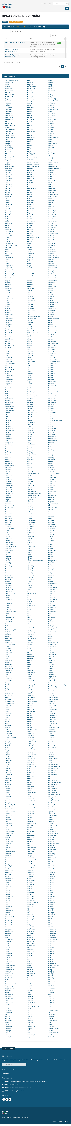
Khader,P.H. (30, 359)
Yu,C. (49, 1004)
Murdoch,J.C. (30, 868)
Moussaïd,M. (30, 831)
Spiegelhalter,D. (53, 561)
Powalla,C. (51, 133)
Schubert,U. (51, 410)
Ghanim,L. (8, 874)
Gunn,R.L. (8, 996)
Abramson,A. (9, 87)
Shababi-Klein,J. (52, 477)
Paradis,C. (30, 1010)
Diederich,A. (8, 585)
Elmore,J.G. (8, 673)
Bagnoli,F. (8, 176)
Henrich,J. (29, 156)
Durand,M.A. (8, 638)
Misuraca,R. (30, 803)
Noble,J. (29, 925)
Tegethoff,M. (52, 677)
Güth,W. (7, 1008)
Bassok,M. (8, 201)
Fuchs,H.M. (8, 829)
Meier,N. (29, 774)
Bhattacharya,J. (9, 253)
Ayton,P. (7, 162)
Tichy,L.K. (51, 693)
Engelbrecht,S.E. (10, 685)
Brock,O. (7, 373)
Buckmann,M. (9, 398)
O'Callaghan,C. (31, 939)
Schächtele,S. (52, 333)
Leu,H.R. (29, 585)
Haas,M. (7, 1016)
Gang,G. (7, 850)
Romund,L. (51, 270)
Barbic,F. (7, 190)
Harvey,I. (29, 117)
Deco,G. (7, 555)
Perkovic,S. (51, 83)
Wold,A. (50, 955)
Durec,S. (7, 640)
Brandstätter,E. (9, 345)
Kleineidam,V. (31, 392)
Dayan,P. (7, 536)
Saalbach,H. (51, 310)
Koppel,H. (29, 416)
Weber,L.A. (51, 886)
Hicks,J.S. (29, 180)
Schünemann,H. (53, 428)
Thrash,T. (51, 691)
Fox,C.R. (7, 795)
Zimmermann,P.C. (53, 1033)
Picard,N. (51, 105)
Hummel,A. (30, 235)
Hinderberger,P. (31, 188)
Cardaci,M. (8, 422)
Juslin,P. (29, 294)
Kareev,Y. (29, 321)
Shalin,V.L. (51, 479)
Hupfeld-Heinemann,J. (33, 237)
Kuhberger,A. (30, 459)
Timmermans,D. (53, 697)
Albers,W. (8, 103)
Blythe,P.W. (8, 282)
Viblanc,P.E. (51, 813)
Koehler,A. (30, 404)
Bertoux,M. (8, 247)
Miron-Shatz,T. (31, 801)
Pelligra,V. (29, 1029)
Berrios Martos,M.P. (11, 245)
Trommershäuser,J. (54, 727)
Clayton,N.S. (8, 463)
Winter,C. (51, 943)
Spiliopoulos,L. (52, 565)
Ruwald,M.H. (52, 306)
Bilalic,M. (7, 260)
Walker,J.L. (51, 852)
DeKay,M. (8, 559)
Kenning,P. (30, 349)
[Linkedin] (10, 1099)
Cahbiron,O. (8, 412)
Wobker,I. (51, 951)
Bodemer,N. (8, 286)
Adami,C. (7, 93)
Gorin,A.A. (8, 933)
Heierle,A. (29, 135)
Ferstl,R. (7, 742)
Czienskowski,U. (10, 506)
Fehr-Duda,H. (9, 732)
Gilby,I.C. (7, 882)
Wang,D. (50, 862)
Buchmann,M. (9, 396)
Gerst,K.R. (8, 868)
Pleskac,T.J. (51, 113)
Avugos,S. (8, 160)
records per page (13, 31)
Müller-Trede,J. (31, 852)
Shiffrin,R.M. (51, 498)
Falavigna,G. (8, 705)
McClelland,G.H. (31, 742)
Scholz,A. (51, 394)
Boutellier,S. (8, 333)
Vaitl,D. (50, 762)
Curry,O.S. (8, 502)
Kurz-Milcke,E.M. (32, 498)
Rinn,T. (50, 241)
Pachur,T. (29, 994)
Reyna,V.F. (51, 219)
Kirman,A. (29, 378)
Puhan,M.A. (51, 154)
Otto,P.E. (29, 986)
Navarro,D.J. (30, 884)
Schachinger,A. (52, 331)
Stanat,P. (51, 575)
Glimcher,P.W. (9, 896)
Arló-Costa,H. (9, 133)
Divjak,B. (7, 597)
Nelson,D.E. (30, 886)
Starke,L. (51, 579)
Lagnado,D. (30, 508)
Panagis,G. (30, 1000)
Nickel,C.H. (30, 915)
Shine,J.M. (51, 500)
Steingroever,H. (53, 587)
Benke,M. (8, 233)
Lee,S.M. (29, 555)
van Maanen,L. (52, 791)
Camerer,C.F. (9, 414)
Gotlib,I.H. (8, 935)
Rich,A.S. (50, 223)
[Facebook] (3, 1099)
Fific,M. (7, 756)
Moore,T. (29, 817)
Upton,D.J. (51, 754)
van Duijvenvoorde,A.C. (55, 782)
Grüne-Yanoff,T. (10, 974)
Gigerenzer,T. (9, 880)
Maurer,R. (30, 732)
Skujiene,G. (51, 524)
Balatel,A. (8, 182)
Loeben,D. (30, 626)
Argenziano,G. (9, 127)
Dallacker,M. (8, 512)
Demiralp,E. (8, 567)
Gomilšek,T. (8, 921)
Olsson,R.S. (30, 955)
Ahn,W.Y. (7, 99)
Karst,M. (29, 325)
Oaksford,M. (30, 937)
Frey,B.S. (7, 817)
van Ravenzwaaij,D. (54, 795)
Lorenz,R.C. (30, 636)
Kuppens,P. (30, 481)
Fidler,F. (7, 750)
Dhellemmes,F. (9, 577)
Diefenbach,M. (9, 589)
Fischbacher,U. (9, 768)
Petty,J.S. (51, 97)
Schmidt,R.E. (52, 375)
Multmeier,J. (30, 858)
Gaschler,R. (8, 858)
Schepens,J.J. (52, 347)
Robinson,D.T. (52, 249)
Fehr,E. (7, 729)
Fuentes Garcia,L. (10, 831)
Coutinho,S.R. (9, 493)
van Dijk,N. (51, 778)
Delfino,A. (8, 565)
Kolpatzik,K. (30, 410)
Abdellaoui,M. (9, 83)
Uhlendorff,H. (52, 746)
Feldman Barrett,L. (10, 738)
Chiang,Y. (8, 459)
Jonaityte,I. (30, 284)
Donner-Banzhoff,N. (11, 611)
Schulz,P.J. (51, 424)
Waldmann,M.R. (53, 850)
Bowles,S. (8, 337)
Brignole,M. (8, 367)
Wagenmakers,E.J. (53, 843)
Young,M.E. (51, 1000)
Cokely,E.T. (8, 473)
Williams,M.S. (52, 931)
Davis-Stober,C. (9, 528)
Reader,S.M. (51, 188)
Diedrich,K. (8, 587)
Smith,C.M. (51, 530)
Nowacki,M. (30, 933)
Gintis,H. (7, 890)
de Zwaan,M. (9, 550)
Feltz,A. (7, 740)
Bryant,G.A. (8, 390)
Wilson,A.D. (51, 935)
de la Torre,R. (9, 544)
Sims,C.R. (51, 514)
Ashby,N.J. (8, 146)
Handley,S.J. (30, 97)
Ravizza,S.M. (52, 180)
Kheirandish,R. (31, 361)
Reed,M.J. (51, 192)
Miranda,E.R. (30, 799)
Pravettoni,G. (52, 139)
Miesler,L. (29, 791)
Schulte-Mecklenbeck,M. (55, 420)
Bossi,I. (7, 329)
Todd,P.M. (51, 703)
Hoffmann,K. (30, 201)
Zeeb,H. (50, 1018)
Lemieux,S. (30, 577)
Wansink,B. (51, 868)
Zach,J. (50, 1012)
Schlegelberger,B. (53, 359)
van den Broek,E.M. (54, 766)
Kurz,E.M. (29, 487)
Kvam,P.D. (30, 502)
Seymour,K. (51, 475)
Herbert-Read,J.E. (32, 158)
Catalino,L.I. (8, 439)
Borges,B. (8, 310)
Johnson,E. (30, 276)
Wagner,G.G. (52, 845)
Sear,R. (50, 445)
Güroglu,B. (8, 1004)
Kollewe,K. (30, 406)
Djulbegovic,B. (9, 599)
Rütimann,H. (52, 304)
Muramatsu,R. (31, 866)
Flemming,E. (8, 780)
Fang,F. (7, 707)
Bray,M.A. (8, 353)
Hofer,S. (29, 198)
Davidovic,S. (8, 520)
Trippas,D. (51, 725)
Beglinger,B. (8, 223)
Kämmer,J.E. (30, 308)
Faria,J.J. (7, 717)
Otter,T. (29, 984)
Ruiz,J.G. (50, 298)
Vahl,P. (50, 760)
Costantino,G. (9, 485)
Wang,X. (50, 864)
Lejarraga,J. (30, 565)
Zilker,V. (50, 1031)
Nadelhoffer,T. (31, 880)
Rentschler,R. (52, 215)
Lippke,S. (29, 616)
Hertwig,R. (30, 168)
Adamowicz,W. (9, 95)
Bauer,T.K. (8, 209)
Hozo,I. (29, 227)
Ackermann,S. (9, 91)
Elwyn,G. (7, 677)
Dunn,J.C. (7, 636)
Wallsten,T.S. (52, 858)
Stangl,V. (50, 577)
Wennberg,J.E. (52, 900)
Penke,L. (29, 1033)
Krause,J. (29, 434)
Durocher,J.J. (8, 642)
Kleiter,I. (29, 394)
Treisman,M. (52, 719)
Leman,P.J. (30, 573)
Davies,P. (8, 522)
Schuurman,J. (52, 434)
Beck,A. (7, 217)
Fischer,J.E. (8, 770)
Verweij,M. (51, 811)
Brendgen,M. (9, 357)
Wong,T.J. (51, 972)
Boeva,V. (7, 294)
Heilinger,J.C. (30, 139)
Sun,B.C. (50, 648)
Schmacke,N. (52, 363)
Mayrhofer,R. (30, 736)
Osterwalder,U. (31, 974)
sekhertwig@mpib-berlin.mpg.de (20, 1091)
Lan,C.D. (29, 516)
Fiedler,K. (8, 752)
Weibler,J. (51, 892)
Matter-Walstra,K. (32, 729)
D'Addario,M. (9, 508)
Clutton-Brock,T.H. (10, 465)
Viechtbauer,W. (52, 815)
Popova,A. (51, 127)
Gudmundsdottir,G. (10, 984)
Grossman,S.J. (9, 959)
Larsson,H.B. (30, 524)
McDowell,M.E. (31, 754)
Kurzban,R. (30, 489)
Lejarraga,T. (30, 567)
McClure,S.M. (30, 746)
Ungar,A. (50, 750)
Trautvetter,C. (52, 717)
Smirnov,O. (51, 528)
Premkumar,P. (52, 144)
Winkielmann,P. (52, 939)
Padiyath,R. (30, 996)
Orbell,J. (29, 961)
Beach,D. (8, 215)
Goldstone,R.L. (9, 913)
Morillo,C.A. (30, 825)
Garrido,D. (8, 856)
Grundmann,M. (9, 970)
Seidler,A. (51, 457)
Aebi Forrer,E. (9, 97)
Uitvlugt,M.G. (52, 748)
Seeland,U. (51, 451)
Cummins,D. (8, 498)
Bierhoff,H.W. (9, 257)
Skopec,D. (51, 520)
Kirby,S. (29, 371)
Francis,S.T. (8, 799)
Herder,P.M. (30, 160)
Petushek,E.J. (52, 99)
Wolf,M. (50, 959)
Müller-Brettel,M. (32, 847)
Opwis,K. (29, 959)
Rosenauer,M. (52, 278)
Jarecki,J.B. (30, 264)
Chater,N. (8, 455)
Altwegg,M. (8, 109)
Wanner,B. (51, 866)
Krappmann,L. (31, 432)
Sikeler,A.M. (51, 506)
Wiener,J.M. (51, 915)
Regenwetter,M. (53, 194)
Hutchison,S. (30, 239)
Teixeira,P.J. (51, 679)
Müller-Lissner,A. (32, 850)
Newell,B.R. (30, 906)
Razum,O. (51, 182)
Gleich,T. (7, 894)
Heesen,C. (30, 133)
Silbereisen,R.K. (52, 508)
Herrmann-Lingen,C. (33, 166)
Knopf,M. (29, 400)
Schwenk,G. (51, 443)
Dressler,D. (8, 624)
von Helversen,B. (53, 833)
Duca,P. (7, 628)
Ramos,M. (51, 170)
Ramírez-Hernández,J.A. (55, 168)
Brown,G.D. (8, 382)
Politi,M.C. (51, 121)
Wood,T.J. (51, 978)
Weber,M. (51, 888)
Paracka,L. (30, 1008)
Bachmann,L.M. (9, 166)
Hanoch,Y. (30, 101)
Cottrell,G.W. (8, 487)
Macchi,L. (29, 654)
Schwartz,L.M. (52, 437)
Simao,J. (50, 512)
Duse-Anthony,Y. (10, 644)
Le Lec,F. (29, 542)
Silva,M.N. (51, 510)
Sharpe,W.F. (51, 485)
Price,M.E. (51, 146)
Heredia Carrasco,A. (33, 162)
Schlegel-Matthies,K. (54, 361)
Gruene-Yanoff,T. (10, 965)
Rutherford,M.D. (53, 302)
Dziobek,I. (8, 648)
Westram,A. (51, 902)
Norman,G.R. (30, 927)
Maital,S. (29, 668)
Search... (11, 21)
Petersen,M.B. (52, 91)
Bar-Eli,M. (8, 192)
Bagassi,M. (8, 174)
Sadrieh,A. (51, 314)
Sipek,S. (50, 518)
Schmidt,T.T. (52, 378)
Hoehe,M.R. (30, 196)
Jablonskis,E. (30, 253)
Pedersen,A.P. (31, 1027)
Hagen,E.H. (8, 1029)
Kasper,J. (29, 327)
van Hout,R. (51, 786)
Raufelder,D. (52, 174)
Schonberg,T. (52, 396)
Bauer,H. (7, 207)
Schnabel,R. (51, 384)
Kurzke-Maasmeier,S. (33, 496)
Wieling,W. (51, 913)
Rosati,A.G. (51, 274)
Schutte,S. (51, 432)
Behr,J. (7, 227)
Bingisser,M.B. (9, 266)
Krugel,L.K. (30, 451)
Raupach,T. (51, 176)
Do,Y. (6, 601)
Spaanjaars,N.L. (53, 550)
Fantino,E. (8, 715)
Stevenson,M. (52, 611)
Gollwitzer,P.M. (9, 917)
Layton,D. (30, 538)
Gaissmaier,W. (9, 841)
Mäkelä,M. (30, 670)
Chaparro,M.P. (9, 451)
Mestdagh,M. (31, 786)
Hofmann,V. (30, 205)
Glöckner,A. (8, 898)
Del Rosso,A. (9, 561)
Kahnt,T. (29, 302)
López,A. (29, 630)
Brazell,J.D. (8, 355)
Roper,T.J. (51, 272)
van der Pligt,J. (52, 770)
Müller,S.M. (30, 845)
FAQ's (54, 1121)
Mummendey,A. (31, 860)
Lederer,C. (30, 548)
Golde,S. (7, 909)
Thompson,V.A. (52, 689)
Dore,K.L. (8, 616)
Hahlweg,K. (8, 1033)
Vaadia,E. (51, 756)
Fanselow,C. (8, 713)
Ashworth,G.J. (9, 148)
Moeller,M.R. (30, 805)
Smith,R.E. (51, 534)
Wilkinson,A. (51, 925)
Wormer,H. (51, 984)
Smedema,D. (52, 526)
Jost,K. (29, 292)
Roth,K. (50, 288)
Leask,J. (29, 544)
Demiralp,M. (8, 569)
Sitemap (60, 1121)
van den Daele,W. (53, 768)
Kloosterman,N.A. (32, 396)
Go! (24, 1064)
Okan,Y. (29, 947)
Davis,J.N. (8, 526)
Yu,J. (49, 1006)
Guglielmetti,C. (9, 988)
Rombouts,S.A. (52, 268)
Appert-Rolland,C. (10, 125)
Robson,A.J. (51, 253)
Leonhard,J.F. (30, 583)
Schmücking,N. (52, 382)
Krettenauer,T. (31, 445)
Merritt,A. (29, 782)
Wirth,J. (50, 945)
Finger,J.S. (8, 764)
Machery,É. (30, 658)
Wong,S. (50, 970)
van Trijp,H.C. (52, 797)
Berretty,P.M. (9, 243)
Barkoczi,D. (8, 194)
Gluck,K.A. (8, 904)
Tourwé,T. (51, 711)
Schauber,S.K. (52, 341)
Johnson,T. (30, 282)
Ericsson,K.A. (9, 693)
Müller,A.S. (30, 843)
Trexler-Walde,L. (53, 723)
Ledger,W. (30, 550)
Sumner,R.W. (52, 646)
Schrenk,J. (51, 406)
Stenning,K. (51, 597)
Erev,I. (7, 691)
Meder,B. (29, 768)
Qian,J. (50, 156)
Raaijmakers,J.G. (53, 162)
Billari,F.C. (8, 262)
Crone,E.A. (8, 496)
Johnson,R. (30, 280)
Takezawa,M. (52, 664)
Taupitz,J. (51, 668)
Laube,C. (29, 530)
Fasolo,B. (8, 721)
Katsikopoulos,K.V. (32, 333)
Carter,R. (7, 432)
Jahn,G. (29, 262)
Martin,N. (29, 715)
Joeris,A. (29, 270)
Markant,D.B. (31, 697)
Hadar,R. (7, 1024)
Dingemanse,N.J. (10, 593)
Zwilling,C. (51, 1037)
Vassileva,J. (51, 803)
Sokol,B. (50, 538)
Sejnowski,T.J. (52, 459)
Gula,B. (7, 992)
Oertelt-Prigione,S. (32, 945)
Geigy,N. (7, 864)
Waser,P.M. (51, 874)
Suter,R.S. (51, 652)
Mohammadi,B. (31, 807)
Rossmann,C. (52, 286)
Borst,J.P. (8, 316)
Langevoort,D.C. (31, 520)
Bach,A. (7, 164)
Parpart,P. (30, 1018)
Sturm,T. (50, 640)
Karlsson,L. (30, 323)
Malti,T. (29, 679)
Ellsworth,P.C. (9, 670)
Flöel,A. (7, 782)
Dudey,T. (7, 632)
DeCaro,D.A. (8, 552)
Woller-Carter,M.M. (54, 965)
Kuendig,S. (30, 457)
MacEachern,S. (31, 656)
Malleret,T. (30, 675)
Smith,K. (50, 532)
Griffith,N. (8, 949)
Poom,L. (50, 125)
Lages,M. (29, 506)
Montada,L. (30, 809)
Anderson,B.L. (9, 115)
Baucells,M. (8, 205)
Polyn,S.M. (51, 123)
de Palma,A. (8, 548)
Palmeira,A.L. (30, 998)
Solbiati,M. (51, 540)
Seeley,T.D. (51, 453)
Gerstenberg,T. (9, 870)
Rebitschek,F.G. (52, 190)
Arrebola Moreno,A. (11, 135)
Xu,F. (49, 994)
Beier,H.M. (8, 229)
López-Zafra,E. (31, 634)
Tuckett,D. (51, 736)
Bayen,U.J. (8, 213)
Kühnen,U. (30, 467)
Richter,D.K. (51, 229)
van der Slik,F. (52, 772)
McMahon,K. (30, 762)
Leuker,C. (29, 587)
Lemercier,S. (30, 575)
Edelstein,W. (8, 660)
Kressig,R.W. (30, 443)
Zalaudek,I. (51, 1016)
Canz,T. (7, 418)
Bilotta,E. (7, 264)
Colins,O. (7, 477)
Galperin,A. (8, 847)
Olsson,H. (29, 953)
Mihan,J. (29, 795)
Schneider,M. (52, 386)
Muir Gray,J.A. (31, 841)
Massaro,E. (30, 719)
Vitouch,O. (51, 821)
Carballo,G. (8, 420)
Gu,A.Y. (7, 980)
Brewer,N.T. (8, 361)
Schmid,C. (51, 365)
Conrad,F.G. (8, 479)
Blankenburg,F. (9, 274)
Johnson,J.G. (30, 278)
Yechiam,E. (51, 998)
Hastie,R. (29, 121)
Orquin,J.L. (30, 965)
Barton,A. (8, 198)
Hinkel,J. (29, 190)
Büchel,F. (8, 394)
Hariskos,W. (30, 107)
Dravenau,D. (9, 620)
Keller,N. (29, 343)
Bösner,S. (8, 323)
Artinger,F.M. (9, 142)
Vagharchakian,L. (53, 758)
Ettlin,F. (7, 697)
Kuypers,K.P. (30, 500)
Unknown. (51, 752)
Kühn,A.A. (29, 461)
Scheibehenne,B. (53, 343)
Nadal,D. (29, 878)
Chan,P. (7, 449)
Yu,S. (49, 1008)
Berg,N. (7, 237)
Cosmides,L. (8, 483)
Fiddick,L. (8, 748)
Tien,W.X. (51, 695)
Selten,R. (51, 463)
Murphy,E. (30, 870)
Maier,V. (29, 666)
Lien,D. (29, 599)
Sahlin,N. (51, 316)
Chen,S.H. (8, 457)
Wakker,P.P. (51, 847)
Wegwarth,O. (52, 890)
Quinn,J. (50, 158)
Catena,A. (8, 441)
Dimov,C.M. (8, 591)
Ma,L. (28, 652)
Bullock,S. (8, 400)
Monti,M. (29, 815)
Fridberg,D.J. (8, 823)
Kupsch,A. (30, 483)
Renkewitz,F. (52, 211)
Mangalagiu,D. (31, 685)
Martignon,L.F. (31, 711)
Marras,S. (29, 705)
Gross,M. (7, 957)
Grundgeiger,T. (9, 968)
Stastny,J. (51, 581)
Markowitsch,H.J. (32, 701)
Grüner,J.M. (8, 972)
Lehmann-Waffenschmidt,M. (35, 561)
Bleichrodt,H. (9, 278)
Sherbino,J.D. (52, 496)
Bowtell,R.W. (9, 339)
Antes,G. (7, 121)
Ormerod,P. (30, 963)
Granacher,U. (9, 939)
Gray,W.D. (8, 941)
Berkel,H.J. (8, 241)
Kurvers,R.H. (30, 485)
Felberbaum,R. (9, 736)
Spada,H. (51, 555)
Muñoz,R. (29, 864)
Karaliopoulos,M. (32, 319)
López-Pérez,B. (31, 632)
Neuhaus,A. (30, 894)
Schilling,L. (51, 355)
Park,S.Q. (29, 1014)
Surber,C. (51, 650)
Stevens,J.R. (51, 609)
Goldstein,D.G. (9, 911)
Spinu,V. (50, 567)
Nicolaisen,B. (30, 917)
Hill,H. (28, 184)
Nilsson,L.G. (30, 923)
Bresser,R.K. (8, 359)
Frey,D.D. (8, 819)
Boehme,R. (8, 288)
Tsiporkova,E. (52, 732)
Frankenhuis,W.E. (10, 805)
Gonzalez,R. (8, 925)
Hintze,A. (29, 194)
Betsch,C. (8, 249)
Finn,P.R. (7, 766)
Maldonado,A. (31, 673)
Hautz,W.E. (30, 129)
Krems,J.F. (30, 441)
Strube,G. (51, 634)
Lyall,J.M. (29, 650)
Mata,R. (29, 725)
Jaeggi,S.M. (30, 260)
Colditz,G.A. (8, 475)
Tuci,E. (50, 734)
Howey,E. (29, 225)
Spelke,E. (51, 559)
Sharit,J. (50, 483)
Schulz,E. (51, 422)
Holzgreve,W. (31, 213)
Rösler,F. (51, 284)
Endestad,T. (8, 681)
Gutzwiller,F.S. (9, 1012)
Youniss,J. (51, 1002)
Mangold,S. (30, 687)
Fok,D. (7, 786)
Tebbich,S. (51, 675)
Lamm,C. (29, 514)
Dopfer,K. (8, 614)
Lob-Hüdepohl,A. (32, 624)
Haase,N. (8, 1018)
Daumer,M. (8, 514)
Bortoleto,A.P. (9, 319)
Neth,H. (29, 890)
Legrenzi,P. (30, 559)
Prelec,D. (51, 142)
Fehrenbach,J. (9, 734)
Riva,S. (50, 247)
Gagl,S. (7, 839)
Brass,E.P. (8, 349)
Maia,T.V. (29, 664)
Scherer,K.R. (51, 349)
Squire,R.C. (51, 571)
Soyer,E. (50, 548)
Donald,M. (8, 605)
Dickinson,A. (8, 581)
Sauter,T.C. (51, 329)
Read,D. (50, 186)
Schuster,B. (51, 430)
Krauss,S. (29, 439)
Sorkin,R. (51, 544)
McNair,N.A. (30, 764)
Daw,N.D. (8, 530)
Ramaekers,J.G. (52, 166)
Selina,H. (50, 461)
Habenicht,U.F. (9, 1020)
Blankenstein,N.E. (10, 276)
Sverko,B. (51, 656)
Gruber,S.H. (8, 963)
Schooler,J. (51, 398)
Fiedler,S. (7, 754)
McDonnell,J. (30, 752)
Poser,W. (51, 131)
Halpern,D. (30, 83)
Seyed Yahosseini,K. (54, 473)
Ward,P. (50, 870)
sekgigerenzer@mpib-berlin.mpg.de (21, 1088)
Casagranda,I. (9, 434)
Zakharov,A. (51, 1014)
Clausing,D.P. (9, 461)
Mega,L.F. (30, 770)
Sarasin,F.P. (51, 325)
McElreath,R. (30, 756)
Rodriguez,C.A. (52, 255)
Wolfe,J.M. (51, 961)
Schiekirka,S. (52, 353)
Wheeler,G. (51, 906)
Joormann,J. (30, 288)
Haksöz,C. (8, 1037)
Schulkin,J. (51, 418)
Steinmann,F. (52, 591)
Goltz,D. (7, 919)
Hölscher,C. (30, 211)
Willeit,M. (51, 927)
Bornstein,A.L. (9, 314)
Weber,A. (51, 882)
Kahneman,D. (31, 300)
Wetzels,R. (51, 904)
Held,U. (29, 152)
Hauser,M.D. (30, 125)
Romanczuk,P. (52, 266)
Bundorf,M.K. (9, 402)
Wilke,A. (50, 923)
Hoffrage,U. (30, 203)
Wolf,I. (50, 957)
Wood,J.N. (51, 974)
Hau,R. (29, 123)
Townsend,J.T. (52, 713)
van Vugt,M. (51, 799)
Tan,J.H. (50, 666)
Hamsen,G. (30, 93)
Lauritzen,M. (30, 532)
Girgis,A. (7, 892)
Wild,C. (50, 919)
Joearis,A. (29, 268)
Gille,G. (7, 888)
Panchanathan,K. (32, 1002)
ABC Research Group (11, 80)
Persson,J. (51, 87)
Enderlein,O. (8, 679)
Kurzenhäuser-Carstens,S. (34, 493)
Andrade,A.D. (9, 119)
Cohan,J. (7, 471)
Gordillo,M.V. (9, 931)
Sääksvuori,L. (52, 308)
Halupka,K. (30, 85)
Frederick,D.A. (9, 809)
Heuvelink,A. (30, 178)
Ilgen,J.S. (29, 245)
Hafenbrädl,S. (9, 1027)
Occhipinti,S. (30, 941)
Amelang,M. (8, 111)
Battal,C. (7, 203)
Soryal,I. (50, 546)
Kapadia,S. (30, 314)
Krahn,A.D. (30, 428)
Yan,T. (50, 996)
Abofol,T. (8, 85)
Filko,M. (7, 762)
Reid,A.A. (51, 198)
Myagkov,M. (30, 874)
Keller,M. (29, 341)
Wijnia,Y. (50, 917)
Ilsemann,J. (30, 247)
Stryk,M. (50, 636)
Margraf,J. (30, 693)
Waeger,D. (51, 841)
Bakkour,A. (8, 180)
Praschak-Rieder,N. (54, 137)
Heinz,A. (29, 144)
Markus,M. (30, 703)
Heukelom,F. (30, 176)
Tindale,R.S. (51, 701)
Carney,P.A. (8, 424)
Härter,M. (29, 115)
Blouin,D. (8, 280)
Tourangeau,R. (52, 709)
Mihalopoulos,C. (31, 793)
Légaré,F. (29, 557)
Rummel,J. (51, 300)
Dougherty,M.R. (9, 618)
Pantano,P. (30, 1004)
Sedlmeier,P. (52, 447)
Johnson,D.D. (31, 274)
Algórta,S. (8, 105)
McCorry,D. (30, 748)
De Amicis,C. (9, 538)
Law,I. (28, 534)
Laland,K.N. (30, 510)
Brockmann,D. (9, 375)
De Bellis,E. (8, 540)
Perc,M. (29, 1037)
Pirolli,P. (50, 111)
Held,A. (29, 150)
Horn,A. (29, 217)
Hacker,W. (8, 1022)
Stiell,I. (50, 616)
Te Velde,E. (51, 673)
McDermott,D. (31, 750)
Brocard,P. (8, 371)
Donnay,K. (8, 609)
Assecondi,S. (9, 150)
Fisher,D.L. (8, 772)
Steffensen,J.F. (52, 583)
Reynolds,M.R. (52, 221)
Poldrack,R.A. (52, 119)
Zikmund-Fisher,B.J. (54, 1029)
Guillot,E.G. (8, 990)
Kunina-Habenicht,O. (33, 473)
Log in (49, 4)
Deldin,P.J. (8, 563)
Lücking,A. (30, 642)
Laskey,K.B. (30, 526)
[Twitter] (6, 1099)
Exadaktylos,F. (9, 703)
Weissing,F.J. (52, 896)
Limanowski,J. (31, 605)
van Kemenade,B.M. (54, 788)
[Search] (67, 3)
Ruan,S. (50, 292)
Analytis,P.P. (8, 113)
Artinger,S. (8, 144)
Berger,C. (8, 239)
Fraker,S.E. (8, 797)
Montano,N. (30, 811)
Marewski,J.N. (31, 691)
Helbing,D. (30, 148)
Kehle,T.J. (29, 337)
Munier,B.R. (30, 862)
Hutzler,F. (29, 241)
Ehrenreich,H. (9, 668)
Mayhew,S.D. (30, 734)
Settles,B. (51, 471)
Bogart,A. (8, 296)
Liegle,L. (29, 597)
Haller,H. (29, 80)
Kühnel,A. (29, 465)
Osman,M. (30, 972)
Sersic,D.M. (51, 469)
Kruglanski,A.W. (31, 455)
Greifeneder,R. (9, 947)
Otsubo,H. (30, 982)
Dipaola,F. (8, 595)
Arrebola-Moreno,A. (11, 137)
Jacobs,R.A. (30, 257)
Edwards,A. (8, 662)
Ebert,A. (7, 654)
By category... (18, 21)
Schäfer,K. (51, 335)
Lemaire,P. (30, 571)
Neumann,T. (30, 898)
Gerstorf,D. (8, 872)
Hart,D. (29, 113)
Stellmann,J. (51, 593)
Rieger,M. (51, 235)
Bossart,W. (8, 327)
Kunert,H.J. (30, 471)
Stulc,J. (50, 638)
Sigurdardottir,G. (53, 504)
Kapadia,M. (30, 312)
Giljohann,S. (8, 886)
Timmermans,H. (53, 699)
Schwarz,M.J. (52, 439)
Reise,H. (50, 205)
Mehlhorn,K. (30, 772)
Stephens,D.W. (52, 599)
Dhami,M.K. (8, 575)
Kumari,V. (29, 469)
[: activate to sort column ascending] (61, 39)
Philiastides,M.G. (53, 101)
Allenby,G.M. (8, 107)
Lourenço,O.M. (31, 638)
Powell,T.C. (51, 135)
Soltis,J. (50, 542)
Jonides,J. (29, 286)
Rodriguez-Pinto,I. (53, 257)
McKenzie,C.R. (31, 760)
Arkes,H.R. (8, 131)
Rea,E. (50, 184)
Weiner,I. (51, 894)
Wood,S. (50, 976)
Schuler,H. (51, 414)
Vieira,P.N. (51, 817)
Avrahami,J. (8, 158)
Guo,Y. (7, 1000)
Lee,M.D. (29, 552)
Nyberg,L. (29, 935)
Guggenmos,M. (9, 986)
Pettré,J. (50, 95)
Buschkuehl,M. (9, 408)
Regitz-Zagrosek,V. (54, 196)
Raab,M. (50, 160)
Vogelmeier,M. (52, 825)
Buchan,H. (8, 392)
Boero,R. (7, 292)
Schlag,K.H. (51, 357)
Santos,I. (51, 321)
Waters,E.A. (51, 878)
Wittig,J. (50, 949)
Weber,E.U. (51, 884)
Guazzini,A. (8, 982)
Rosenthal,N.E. (52, 280)
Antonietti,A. (8, 123)
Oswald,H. (30, 980)
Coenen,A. (8, 469)
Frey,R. (7, 821)
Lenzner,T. (30, 581)
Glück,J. (7, 902)
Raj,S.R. (50, 164)
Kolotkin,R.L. (30, 408)
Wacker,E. (51, 839)
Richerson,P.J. (52, 227)
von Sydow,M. (52, 835)
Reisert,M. (51, 209)
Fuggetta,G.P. (9, 833)
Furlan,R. (7, 837)
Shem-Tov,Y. (52, 491)
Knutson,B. (30, 402)
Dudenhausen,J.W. (10, 630)
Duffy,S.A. (8, 634)
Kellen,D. (29, 339)
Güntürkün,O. (9, 998)
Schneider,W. (52, 390)
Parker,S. (29, 1016)
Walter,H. (51, 860)
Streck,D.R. (51, 630)
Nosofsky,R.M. (31, 929)
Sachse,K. (51, 312)
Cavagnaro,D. (9, 443)
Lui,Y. (28, 646)
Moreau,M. (30, 821)
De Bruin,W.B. (9, 542)
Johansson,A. (30, 272)
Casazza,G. (8, 437)
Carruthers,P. (9, 428)
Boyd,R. (7, 341)
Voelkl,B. (50, 823)
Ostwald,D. (30, 976)
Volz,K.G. (51, 829)
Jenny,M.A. (30, 266)
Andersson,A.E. (9, 117)
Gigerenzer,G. (9, 878)
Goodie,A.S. (8, 929)
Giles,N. (7, 884)
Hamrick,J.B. (30, 91)
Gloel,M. (7, 900)
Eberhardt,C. (8, 652)
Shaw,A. (50, 487)
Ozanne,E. (30, 990)
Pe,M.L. (29, 1024)
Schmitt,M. (51, 380)
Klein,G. (29, 388)
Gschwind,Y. (8, 976)
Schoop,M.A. (52, 402)
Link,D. (29, 611)
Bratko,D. (8, 351)
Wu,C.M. (50, 990)
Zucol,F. (50, 1035)
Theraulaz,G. (52, 683)
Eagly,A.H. (8, 650)
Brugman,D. (8, 384)
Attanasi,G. (8, 154)
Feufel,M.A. (8, 746)
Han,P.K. (29, 95)
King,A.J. (29, 367)
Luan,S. (29, 640)
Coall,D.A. (8, 467)
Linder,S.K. (30, 607)
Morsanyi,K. (30, 827)
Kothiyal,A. (30, 424)
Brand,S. (7, 343)
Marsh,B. (29, 707)
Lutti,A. (29, 648)
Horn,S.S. (29, 219)
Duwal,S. (7, 646)
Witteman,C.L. (52, 947)
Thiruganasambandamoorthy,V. (57, 685)
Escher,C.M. (8, 695)
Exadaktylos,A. (9, 701)
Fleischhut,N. (9, 778)
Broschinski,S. (9, 380)
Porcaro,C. (51, 129)
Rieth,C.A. (51, 239)
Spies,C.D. (51, 563)
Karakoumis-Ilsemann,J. (34, 316)
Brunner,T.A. (8, 388)
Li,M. (28, 591)
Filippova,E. (8, 760)
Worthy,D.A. (51, 986)
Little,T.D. (29, 622)
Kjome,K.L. (30, 380)
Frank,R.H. (8, 803)
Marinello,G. (30, 695)
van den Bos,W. (53, 764)
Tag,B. (50, 662)
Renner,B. (51, 213)
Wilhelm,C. (51, 921)
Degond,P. (8, 557)
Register (43, 4)
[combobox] (7, 31)
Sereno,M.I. (51, 467)
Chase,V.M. (8, 453)
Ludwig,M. (30, 644)
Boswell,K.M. (9, 331)
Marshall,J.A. (30, 709)
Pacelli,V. (29, 992)
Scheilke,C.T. (52, 345)
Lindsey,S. (30, 609)
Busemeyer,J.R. (9, 410)
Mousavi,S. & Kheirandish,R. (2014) (15, 42)
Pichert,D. (51, 107)
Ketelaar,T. (30, 355)
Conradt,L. (8, 481)
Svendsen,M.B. (52, 654)
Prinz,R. (50, 150)
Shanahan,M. (52, 481)
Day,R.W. (7, 534)
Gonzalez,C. (8, 923)
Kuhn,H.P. (29, 463)
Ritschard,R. (51, 243)
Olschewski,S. (31, 949)
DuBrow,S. (8, 626)
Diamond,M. (8, 579)
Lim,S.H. (29, 603)
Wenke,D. (51, 898)
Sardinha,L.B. (52, 327)
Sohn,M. (50, 536)
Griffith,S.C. (8, 951)
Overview (5, 21)
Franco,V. (8, 801)
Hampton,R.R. (31, 89)
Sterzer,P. (51, 601)
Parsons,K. (30, 1020)
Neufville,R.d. (30, 892)
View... (59, 42)
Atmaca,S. (8, 152)
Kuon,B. (29, 475)
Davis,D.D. (8, 524)
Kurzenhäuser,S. (31, 491)
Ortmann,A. (30, 968)
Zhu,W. (50, 1024)
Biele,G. (7, 255)
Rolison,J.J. (51, 262)
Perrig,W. (51, 85)
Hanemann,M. (31, 99)
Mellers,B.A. (30, 778)
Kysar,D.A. (30, 504)
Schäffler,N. (51, 337)
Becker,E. (8, 219)
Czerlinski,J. (8, 504)
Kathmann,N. (31, 331)
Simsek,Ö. (51, 516)
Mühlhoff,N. (30, 839)
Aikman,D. (8, 101)
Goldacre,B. (8, 906)
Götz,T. (7, 937)
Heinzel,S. (29, 146)
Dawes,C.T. (8, 532)
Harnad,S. (29, 109)
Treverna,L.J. (52, 721)
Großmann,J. (9, 961)
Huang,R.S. (30, 229)
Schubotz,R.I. (52, 412)
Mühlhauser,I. (31, 837)
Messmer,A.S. (31, 784)
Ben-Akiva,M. (9, 231)
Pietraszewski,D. (53, 109)
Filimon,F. (8, 758)
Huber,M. (29, 233)
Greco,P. (7, 943)
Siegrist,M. (51, 502)
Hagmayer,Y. (9, 1031)
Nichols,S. (30, 913)
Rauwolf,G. (51, 178)
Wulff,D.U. (51, 992)
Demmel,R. (8, 571)
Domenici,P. (8, 603)
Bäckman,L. (8, 168)
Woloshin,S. (51, 968)
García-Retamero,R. (11, 852)
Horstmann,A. (31, 221)
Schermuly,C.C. (52, 351)
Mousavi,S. (30, 829)
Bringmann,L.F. (9, 369)
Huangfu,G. (30, 231)
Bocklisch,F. (8, 284)
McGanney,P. (31, 758)
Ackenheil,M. (9, 89)
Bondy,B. (8, 304)
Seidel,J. (50, 455)
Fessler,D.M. (8, 744)
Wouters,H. (51, 988)
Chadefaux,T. (9, 445)
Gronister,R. (8, 955)
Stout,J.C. (51, 624)
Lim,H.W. (29, 601)
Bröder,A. (8, 378)
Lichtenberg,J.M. (31, 593)
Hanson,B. (30, 103)
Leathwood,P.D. (31, 546)
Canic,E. (7, 416)
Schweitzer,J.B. (52, 441)
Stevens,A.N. (52, 607)
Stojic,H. (50, 620)
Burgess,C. (8, 404)
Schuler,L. (51, 416)
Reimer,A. (51, 201)
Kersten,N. (30, 353)
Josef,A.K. (29, 290)
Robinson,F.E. (52, 251)
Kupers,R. (29, 479)
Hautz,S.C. (30, 127)
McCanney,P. (30, 740)
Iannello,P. (30, 243)
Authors (7, 39)
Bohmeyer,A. (9, 298)
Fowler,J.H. (8, 793)
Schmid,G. (51, 367)
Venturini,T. (51, 805)
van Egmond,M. (53, 784)
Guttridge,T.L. (9, 1010)
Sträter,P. (51, 626)
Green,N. (7, 945)
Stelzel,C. (51, 595)
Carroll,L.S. (8, 426)
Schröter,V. (51, 408)
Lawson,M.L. (30, 536)
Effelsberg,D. (9, 664)
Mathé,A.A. (30, 727)
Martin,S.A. (30, 717)
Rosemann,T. (52, 276)
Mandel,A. (30, 683)
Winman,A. (51, 941)
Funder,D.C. (8, 835)
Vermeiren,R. (52, 809)
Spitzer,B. (51, 569)
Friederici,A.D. (9, 825)
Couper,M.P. (8, 491)
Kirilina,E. (29, 375)
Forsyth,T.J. (8, 791)
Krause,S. (29, 437)
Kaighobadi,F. (31, 304)
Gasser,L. (8, 860)
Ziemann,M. (51, 1027)
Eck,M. (7, 656)
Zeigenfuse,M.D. (53, 1020)
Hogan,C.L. (30, 207)
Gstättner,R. (8, 978)
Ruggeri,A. (51, 296)
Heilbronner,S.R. (31, 137)
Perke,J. (50, 80)
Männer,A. (30, 689)
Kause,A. (29, 335)
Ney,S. (29, 909)
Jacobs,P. (29, 255)
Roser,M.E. (51, 282)
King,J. (28, 369)
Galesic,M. (8, 843)
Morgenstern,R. (31, 823)
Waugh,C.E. (51, 880)
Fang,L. (7, 711)
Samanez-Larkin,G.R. (54, 319)
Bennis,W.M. (8, 235)
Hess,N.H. (30, 172)
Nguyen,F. (30, 911)
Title (31, 39)
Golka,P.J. (8, 915)
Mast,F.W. (30, 721)
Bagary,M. (8, 172)
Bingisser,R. (8, 268)
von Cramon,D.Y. (53, 831)
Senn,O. (50, 465)
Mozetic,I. (30, 833)
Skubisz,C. (51, 522)
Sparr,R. (50, 557)
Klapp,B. (29, 382)
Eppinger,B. (8, 689)
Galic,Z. (7, 845)
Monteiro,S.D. (31, 813)
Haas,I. (7, 1014)
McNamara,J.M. (31, 766)
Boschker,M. (9, 321)
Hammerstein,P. (31, 87)
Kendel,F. (29, 347)
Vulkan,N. (51, 837)
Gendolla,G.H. (9, 866)
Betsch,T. (8, 251)
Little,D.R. (29, 620)
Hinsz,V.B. (30, 192)
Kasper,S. (29, 329)
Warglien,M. (51, 872)
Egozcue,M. (8, 666)
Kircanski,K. (30, 373)
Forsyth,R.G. (8, 788)
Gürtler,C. (8, 1006)
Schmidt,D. (51, 371)
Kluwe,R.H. (30, 398)
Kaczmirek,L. (30, 298)
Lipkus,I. (29, 614)
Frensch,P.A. (8, 815)
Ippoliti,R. (29, 249)
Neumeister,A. (31, 900)
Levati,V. (29, 589)
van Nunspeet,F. (53, 793)
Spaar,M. (51, 552)
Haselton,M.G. (31, 119)
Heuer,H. (29, 174)
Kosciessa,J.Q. (31, 422)
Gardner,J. (8, 854)
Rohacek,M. (51, 260)
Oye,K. (29, 988)
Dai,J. (6, 510)
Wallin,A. (50, 856)
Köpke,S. (29, 414)
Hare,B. (29, 105)
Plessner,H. (51, 115)
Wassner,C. (51, 876)
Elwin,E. (7, 675)
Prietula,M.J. (51, 148)
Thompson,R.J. (52, 687)
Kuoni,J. (29, 477)
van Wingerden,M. (53, 801)
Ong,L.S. (29, 957)
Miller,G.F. (30, 797)
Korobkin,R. (30, 420)
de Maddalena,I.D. (10, 546)
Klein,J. (29, 390)
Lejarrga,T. (30, 569)
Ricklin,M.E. (51, 231)
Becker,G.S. (8, 221)
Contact (66, 1121)
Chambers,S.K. (9, 447)
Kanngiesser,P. (31, 310)
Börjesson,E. (9, 312)
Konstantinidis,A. (32, 412)
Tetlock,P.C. (51, 681)
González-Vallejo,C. (11, 927)
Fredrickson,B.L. (10, 811)
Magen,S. (29, 660)
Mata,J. (29, 723)
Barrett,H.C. (8, 196)
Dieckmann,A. (9, 583)
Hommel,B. (30, 215)
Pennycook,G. (31, 1035)
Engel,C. (7, 683)
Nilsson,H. (30, 921)
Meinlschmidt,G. (31, 776)
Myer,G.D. (30, 876)
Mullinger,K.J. (30, 856)
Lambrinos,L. (30, 512)
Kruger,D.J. (30, 453)
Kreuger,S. (30, 447)
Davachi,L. (8, 516)
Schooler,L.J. (52, 400)
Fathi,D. (7, 723)
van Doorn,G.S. (52, 780)
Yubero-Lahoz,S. (53, 1010)
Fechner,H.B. (9, 725)
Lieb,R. (29, 595)
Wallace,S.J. (51, 854)
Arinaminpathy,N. (10, 129)
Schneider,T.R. (52, 388)
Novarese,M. (30, 931)
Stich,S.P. (51, 614)
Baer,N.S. (8, 170)
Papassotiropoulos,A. (33, 1006)
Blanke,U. (8, 272)
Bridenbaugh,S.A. (10, 363)
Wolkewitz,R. (52, 963)
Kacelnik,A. (30, 296)
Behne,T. (7, 225)
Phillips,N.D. (51, 103)
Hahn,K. (7, 1035)
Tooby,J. (50, 707)
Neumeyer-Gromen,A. (33, 902)
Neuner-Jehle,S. (31, 904)
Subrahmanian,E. (53, 642)
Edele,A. (7, 658)
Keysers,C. (30, 357)
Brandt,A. (8, 347)
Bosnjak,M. (8, 325)
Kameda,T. (30, 306)
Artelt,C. (7, 139)
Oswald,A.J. (30, 978)
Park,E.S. (29, 1012)
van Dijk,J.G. (51, 776)
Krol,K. (29, 449)
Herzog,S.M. (30, 170)
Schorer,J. (51, 404)
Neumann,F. (30, 896)
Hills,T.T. (29, 186)
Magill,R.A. (30, 662)
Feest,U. (7, 727)
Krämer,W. (30, 430)
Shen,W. (50, 493)
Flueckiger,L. (8, 784)
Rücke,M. (51, 294)
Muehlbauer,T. (31, 835)
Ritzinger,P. (51, 245)
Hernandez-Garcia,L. (33, 164)
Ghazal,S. (8, 876)
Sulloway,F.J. (52, 644)
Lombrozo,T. (30, 628)
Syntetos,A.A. (52, 660)
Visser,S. (50, 819)
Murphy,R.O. (30, 872)
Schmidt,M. (51, 373)
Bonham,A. (8, 306)
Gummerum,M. (9, 994)
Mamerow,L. (30, 681)
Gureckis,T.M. (9, 1002)
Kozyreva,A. (30, 426)
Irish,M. (29, 251)
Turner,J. (50, 740)
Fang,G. (7, 709)
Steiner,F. (51, 585)
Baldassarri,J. (9, 184)
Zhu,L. (50, 1022)
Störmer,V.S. (52, 622)
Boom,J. (7, 308)
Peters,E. (51, 89)
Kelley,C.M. (30, 345)
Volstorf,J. (51, 827)
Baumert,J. (8, 211)
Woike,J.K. (51, 953)
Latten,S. (29, 528)
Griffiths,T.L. (8, 953)
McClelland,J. (30, 744)
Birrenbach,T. (9, 270)
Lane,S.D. (29, 518)
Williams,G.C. (52, 929)
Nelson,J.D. (30, 888)
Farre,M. (7, 719)
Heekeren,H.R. (31, 131)
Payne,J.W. (30, 1022)
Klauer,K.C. (30, 384)
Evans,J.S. (8, 699)
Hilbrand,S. (30, 182)
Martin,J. (29, 713)
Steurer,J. (51, 603)
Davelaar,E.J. (8, 518)
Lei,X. (28, 563)
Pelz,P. (29, 1031)
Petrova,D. (51, 93)
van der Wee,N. (53, 774)
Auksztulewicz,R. (10, 156)
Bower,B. (8, 335)
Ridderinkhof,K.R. (53, 233)
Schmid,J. (51, 369)
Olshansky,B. (30, 951)
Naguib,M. (30, 882)
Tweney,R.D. (52, 744)
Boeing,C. (8, 290)
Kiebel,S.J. (29, 365)
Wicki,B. (50, 911)
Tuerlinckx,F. (52, 738)
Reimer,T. (51, 203)
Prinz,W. (50, 152)
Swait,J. (50, 658)
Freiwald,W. (8, 813)
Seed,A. (50, 449)
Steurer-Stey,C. (52, 605)
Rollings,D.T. (52, 264)
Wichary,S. (51, 909)
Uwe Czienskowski (12, 1117)
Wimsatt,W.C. (52, 937)
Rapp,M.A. (51, 172)
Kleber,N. (29, 386)
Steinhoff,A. (51, 589)
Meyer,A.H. (30, 788)
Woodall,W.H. (52, 980)
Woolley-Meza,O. (53, 982)
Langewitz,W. (31, 522)
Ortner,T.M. (30, 970)
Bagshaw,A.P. (9, 178)
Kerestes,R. (30, 351)
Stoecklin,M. (52, 618)
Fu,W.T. (7, 827)
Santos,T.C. (51, 323)
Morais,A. (29, 819)
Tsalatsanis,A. (52, 729)
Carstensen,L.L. (9, 430)
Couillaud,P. (8, 489)
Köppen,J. (29, 418)
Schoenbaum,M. (53, 392)
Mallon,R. (29, 677)
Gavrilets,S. (8, 862)
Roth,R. (50, 290)
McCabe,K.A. (30, 738)
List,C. (28, 618)
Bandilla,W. (8, 188)
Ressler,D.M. (52, 217)
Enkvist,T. (8, 687)
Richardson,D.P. (53, 225)
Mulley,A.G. (30, 854)
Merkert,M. (30, 780)
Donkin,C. (8, 607)
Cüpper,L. (8, 500)
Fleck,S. (7, 776)
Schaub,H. (51, 339)
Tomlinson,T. (52, 705)
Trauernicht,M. (52, 715)
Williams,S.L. (52, 933)
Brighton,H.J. (8, 365)
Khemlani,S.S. (31, 363)
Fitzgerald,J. (8, 774)
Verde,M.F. (51, 807)
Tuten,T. (50, 742)
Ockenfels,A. (30, 943)
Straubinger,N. (52, 628)
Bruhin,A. (7, 386)
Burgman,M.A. (9, 406)
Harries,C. (29, 111)
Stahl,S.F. (51, 573)
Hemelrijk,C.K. (31, 154)
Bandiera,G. (8, 186)
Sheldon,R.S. (52, 489)
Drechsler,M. (9, 622)
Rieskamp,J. (51, 237)
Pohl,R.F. (51, 117)
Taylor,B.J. (51, 670)
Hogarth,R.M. (31, 209)
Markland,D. (30, 699)
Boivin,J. (7, 300)
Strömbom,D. (52, 632)
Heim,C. (29, 142)
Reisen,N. (51, 207)
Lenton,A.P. (30, 579)
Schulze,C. (51, 426)
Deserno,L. (8, 573)
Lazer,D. (29, 540)
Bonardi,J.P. (8, 302)
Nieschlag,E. (30, 919)
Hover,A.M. (30, 223)
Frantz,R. (7, 807)
